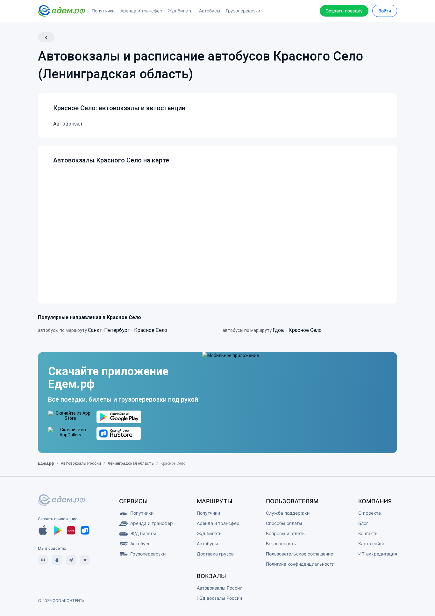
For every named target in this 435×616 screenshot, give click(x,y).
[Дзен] (85, 560)
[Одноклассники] (57, 560)
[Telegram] (71, 560)
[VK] (43, 560)
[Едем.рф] (61, 11)
